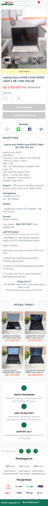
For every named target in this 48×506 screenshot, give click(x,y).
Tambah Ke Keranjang (24, 115)
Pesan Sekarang (24, 107)
